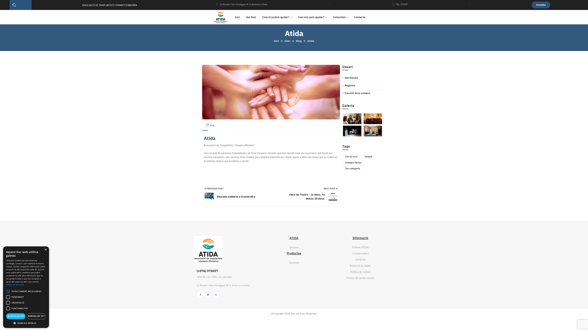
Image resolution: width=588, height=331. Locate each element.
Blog (299, 41)
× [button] (45, 250)
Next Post (329, 188)
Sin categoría (352, 168)
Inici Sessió (351, 77)
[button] (26, 323)
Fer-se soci (351, 156)
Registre (350, 85)
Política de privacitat (15, 284)
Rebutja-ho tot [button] (36, 316)
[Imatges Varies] (352, 118)
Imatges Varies (353, 162)
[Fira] (373, 131)
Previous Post (215, 188)
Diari (287, 41)
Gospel (368, 156)
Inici (276, 41)
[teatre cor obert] (352, 131)
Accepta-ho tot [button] (15, 316)
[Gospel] (373, 118)
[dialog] (26, 287)
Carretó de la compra (357, 93)
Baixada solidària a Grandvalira (236, 196)
